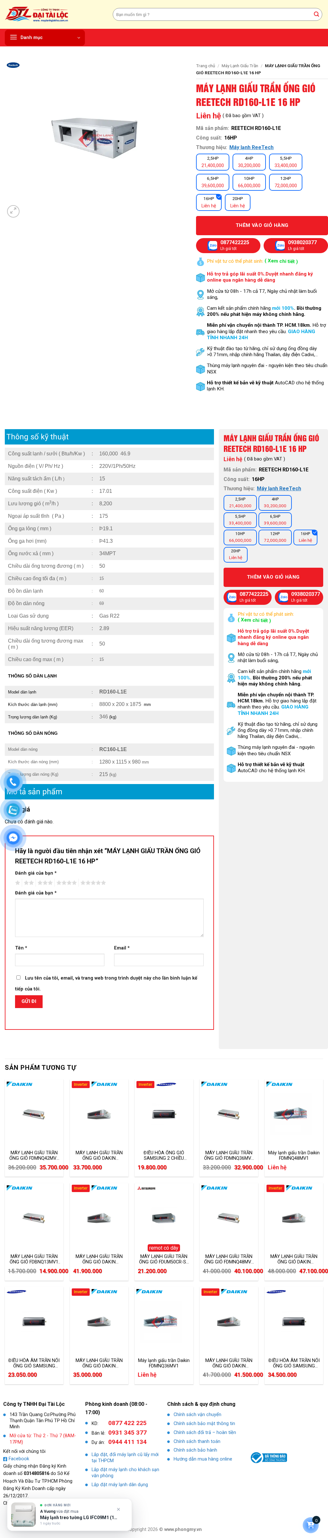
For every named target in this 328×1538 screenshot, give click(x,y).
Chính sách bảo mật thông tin (204, 1423)
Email (122, 948)
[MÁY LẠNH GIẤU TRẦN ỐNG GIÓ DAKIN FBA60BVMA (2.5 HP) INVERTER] (99, 1114)
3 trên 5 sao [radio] (44, 883)
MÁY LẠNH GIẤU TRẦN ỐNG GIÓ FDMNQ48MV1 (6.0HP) (229, 1259)
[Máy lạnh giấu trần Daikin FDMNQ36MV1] (164, 1322)
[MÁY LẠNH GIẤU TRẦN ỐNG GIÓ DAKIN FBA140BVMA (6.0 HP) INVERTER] (294, 1218)
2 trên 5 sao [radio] (28, 883)
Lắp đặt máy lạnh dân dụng (120, 1484)
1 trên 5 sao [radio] (16, 883)
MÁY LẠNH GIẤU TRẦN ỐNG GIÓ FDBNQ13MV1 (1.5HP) (34, 1259)
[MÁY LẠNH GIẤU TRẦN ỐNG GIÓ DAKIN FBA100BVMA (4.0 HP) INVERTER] (229, 1322)
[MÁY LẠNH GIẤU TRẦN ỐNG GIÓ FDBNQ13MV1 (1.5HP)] (34, 1218)
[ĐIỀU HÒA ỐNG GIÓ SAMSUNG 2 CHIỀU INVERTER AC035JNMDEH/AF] (164, 1114)
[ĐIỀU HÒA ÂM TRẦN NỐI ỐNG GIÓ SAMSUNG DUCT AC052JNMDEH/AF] (34, 1322)
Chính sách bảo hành (195, 1450)
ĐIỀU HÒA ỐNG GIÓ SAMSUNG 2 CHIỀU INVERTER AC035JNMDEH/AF (164, 1155)
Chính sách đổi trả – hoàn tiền (205, 1432)
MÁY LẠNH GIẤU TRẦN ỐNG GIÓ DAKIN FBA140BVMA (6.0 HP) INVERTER (293, 1259)
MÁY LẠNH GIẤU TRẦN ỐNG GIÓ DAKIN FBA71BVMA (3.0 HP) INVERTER (99, 1363)
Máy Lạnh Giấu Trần (240, 65)
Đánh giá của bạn (36, 873)
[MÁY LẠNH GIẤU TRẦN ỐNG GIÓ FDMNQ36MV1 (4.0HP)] (229, 1114)
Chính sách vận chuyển (197, 1414)
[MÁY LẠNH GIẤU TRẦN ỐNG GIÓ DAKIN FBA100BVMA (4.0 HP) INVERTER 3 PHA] (99, 1218)
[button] (45, 38)
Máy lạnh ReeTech (251, 147)
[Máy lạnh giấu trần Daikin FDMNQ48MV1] (294, 1114)
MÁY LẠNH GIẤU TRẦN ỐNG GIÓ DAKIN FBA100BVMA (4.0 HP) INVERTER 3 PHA (99, 1259)
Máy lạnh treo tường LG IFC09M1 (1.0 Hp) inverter (79, 1517)
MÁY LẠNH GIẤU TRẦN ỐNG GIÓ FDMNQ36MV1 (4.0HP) (229, 1155)
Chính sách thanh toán (197, 1441)
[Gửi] (316, 14)
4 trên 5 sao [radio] (65, 883)
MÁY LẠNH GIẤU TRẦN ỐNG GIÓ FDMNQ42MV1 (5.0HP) (34, 1155)
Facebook (19, 1459)
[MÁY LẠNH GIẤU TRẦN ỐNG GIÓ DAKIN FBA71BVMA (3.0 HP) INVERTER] (99, 1322)
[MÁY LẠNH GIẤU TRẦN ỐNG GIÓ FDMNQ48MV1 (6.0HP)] (229, 1218)
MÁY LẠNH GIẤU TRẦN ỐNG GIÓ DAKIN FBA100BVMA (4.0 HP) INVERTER (228, 1363)
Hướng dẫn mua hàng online (203, 1459)
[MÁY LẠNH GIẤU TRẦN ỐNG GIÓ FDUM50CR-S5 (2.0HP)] (164, 1218)
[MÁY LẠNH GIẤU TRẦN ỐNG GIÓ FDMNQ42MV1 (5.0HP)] (34, 1114)
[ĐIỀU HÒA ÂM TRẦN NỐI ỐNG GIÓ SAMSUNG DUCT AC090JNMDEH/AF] (294, 1322)
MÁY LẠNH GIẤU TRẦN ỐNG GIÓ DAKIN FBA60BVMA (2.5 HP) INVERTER (99, 1155)
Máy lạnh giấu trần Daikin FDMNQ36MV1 (164, 1363)
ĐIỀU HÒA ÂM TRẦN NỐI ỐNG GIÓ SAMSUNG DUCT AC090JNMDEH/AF (294, 1363)
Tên (21, 948)
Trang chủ (205, 65)
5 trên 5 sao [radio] (92, 883)
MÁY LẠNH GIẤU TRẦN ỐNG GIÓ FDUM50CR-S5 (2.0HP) (164, 1259)
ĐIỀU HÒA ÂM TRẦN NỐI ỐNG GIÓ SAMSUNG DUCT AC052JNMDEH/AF (34, 1363)
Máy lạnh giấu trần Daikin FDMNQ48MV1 (294, 1155)
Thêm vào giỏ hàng (262, 225)
